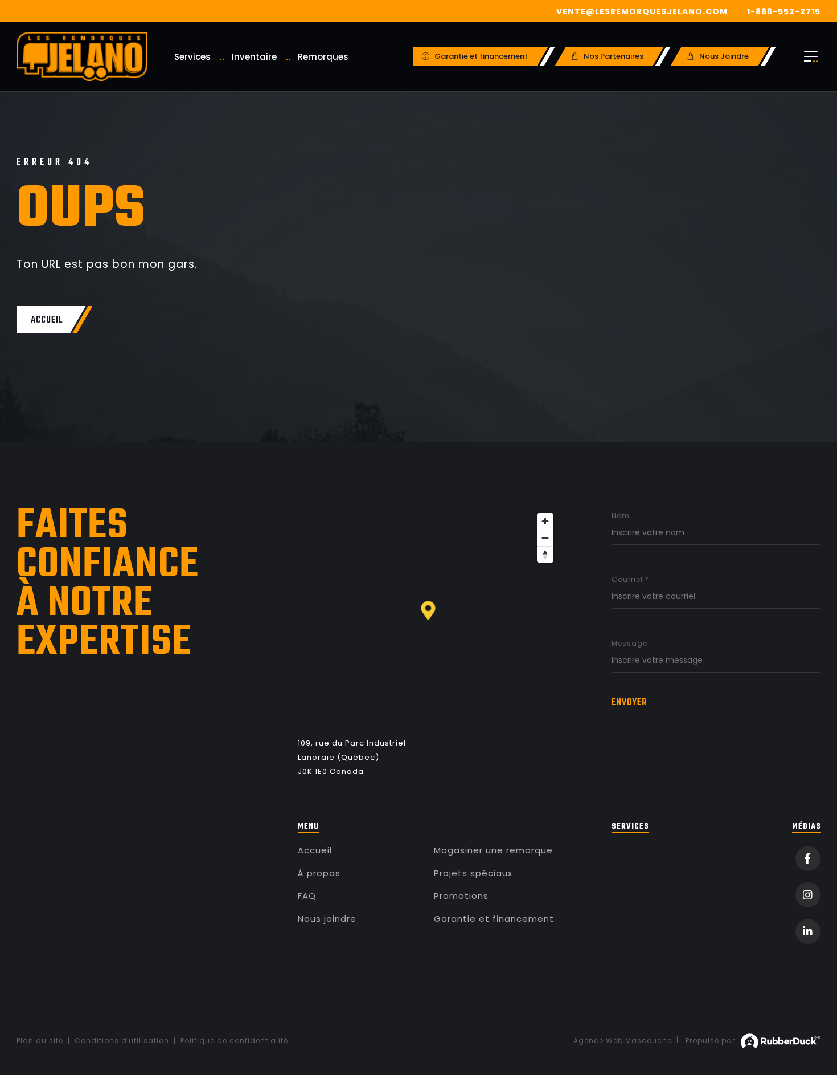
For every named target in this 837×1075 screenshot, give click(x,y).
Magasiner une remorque (493, 850)
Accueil (315, 850)
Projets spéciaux (473, 873)
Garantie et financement (494, 919)
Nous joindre (327, 919)
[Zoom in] (545, 521)
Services (192, 57)
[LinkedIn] (807, 931)
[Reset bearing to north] (545, 554)
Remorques (323, 57)
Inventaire (254, 57)
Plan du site (40, 1040)
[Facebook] (807, 858)
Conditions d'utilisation (122, 1040)
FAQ (307, 896)
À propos (319, 873)
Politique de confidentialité (234, 1040)
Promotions (461, 896)
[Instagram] (807, 894)
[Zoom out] (545, 538)
